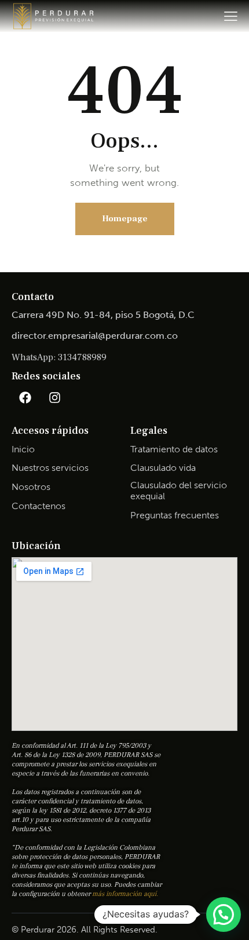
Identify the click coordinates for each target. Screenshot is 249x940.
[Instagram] (54, 397)
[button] (223, 914)
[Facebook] (25, 397)
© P (19, 929)
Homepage (125, 218)
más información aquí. (125, 894)
